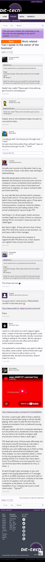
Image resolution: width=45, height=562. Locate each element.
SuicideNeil (13, 368)
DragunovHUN (14, 57)
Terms (4, 529)
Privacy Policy (40, 559)
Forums (13, 16)
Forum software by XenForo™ (9, 559)
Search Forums (5, 20)
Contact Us (37, 510)
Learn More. (15, 36)
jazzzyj (11, 131)
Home (5, 16)
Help (42, 510)
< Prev (3, 52)
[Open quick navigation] (42, 25)
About (4, 520)
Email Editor (4, 526)
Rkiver (11, 323)
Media (22, 16)
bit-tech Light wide (6, 510)
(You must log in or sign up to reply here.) (32, 498)
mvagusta (6, 153)
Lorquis (11, 161)
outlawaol (12, 101)
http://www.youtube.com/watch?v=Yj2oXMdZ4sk (22, 412)
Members (31, 16)
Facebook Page (4, 534)
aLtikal (11, 293)
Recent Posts (16, 20)
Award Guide (4, 523)
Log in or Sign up (37, 1)
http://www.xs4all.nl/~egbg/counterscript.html (21, 308)
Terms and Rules (30, 559)
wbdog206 (12, 252)
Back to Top (4, 538)
